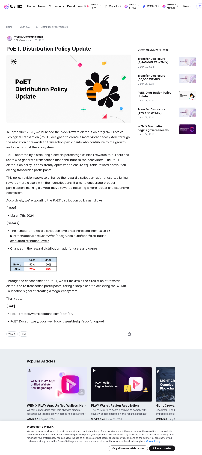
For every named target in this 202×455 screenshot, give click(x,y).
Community (56, 6)
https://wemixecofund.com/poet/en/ (47, 314)
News (42, 6)
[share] (129, 334)
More (186, 6)
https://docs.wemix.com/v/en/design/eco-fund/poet (66, 321)
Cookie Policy (153, 441)
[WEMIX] (13, 6)
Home (31, 6)
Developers (75, 6)
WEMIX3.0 (25, 27)
